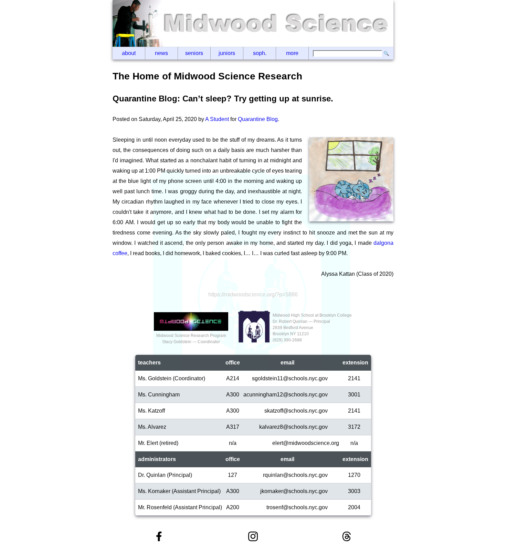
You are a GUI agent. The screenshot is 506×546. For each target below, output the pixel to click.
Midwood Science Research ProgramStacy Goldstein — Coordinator (191, 338)
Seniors (194, 53)
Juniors (227, 53)
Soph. (259, 53)
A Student (217, 119)
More (292, 53)
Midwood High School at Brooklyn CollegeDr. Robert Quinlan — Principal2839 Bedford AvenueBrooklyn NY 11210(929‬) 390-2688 (312, 327)
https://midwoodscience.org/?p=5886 (253, 294)
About (129, 53)
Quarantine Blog (258, 119)
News (161, 53)
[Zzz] (351, 219)
